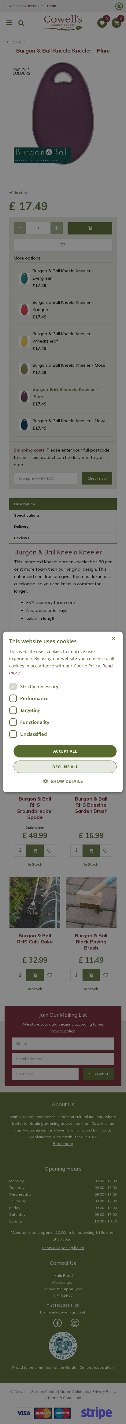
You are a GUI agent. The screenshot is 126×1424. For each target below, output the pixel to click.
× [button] (113, 639)
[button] (63, 781)
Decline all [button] (65, 766)
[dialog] (63, 712)
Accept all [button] (65, 751)
